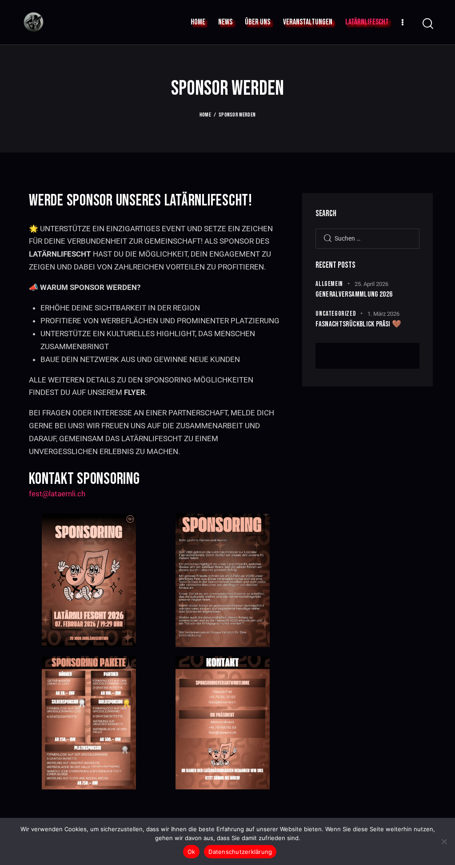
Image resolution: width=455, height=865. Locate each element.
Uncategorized (335, 314)
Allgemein (329, 284)
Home (205, 114)
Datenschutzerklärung (240, 851)
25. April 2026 (371, 284)
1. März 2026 (383, 313)
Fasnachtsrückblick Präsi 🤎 (358, 324)
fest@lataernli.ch (57, 493)
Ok (192, 851)
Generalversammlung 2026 (353, 294)
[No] (443, 841)
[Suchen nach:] (367, 237)
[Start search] (427, 23)
